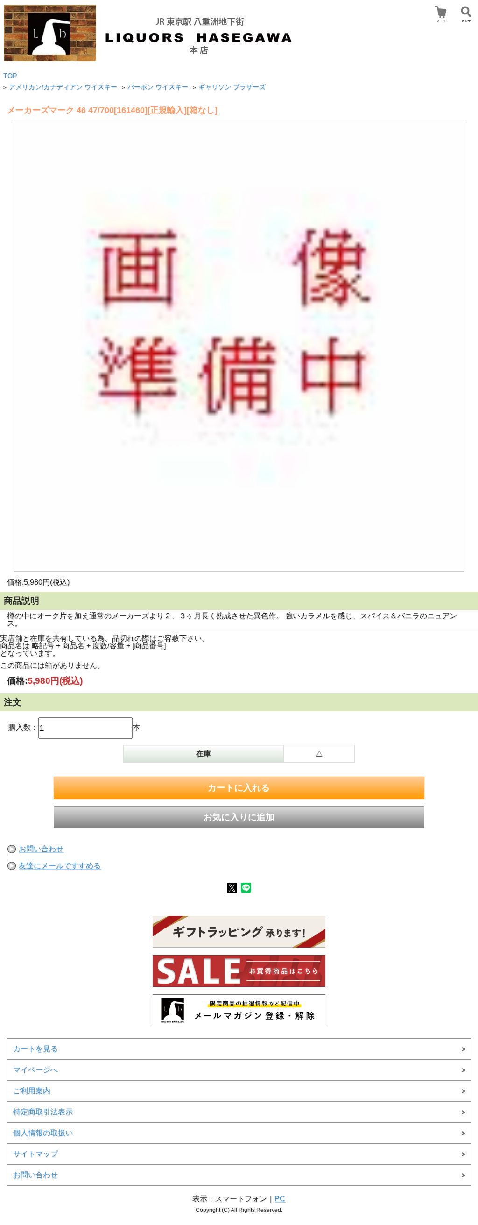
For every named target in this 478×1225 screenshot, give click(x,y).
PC (279, 1199)
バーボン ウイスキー (157, 87)
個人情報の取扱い (43, 1133)
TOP (10, 75)
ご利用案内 (31, 1091)
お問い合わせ (41, 849)
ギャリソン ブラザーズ (232, 87)
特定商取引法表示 (43, 1112)
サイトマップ (35, 1154)
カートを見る (35, 1049)
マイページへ (35, 1070)
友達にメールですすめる (60, 866)
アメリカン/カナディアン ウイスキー (63, 87)
